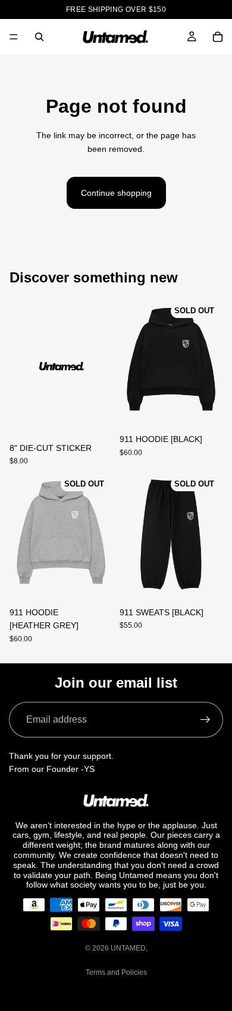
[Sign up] (205, 719)
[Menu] (13, 36)
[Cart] (218, 37)
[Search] (39, 37)
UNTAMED (128, 948)
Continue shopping (116, 193)
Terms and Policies (116, 972)
